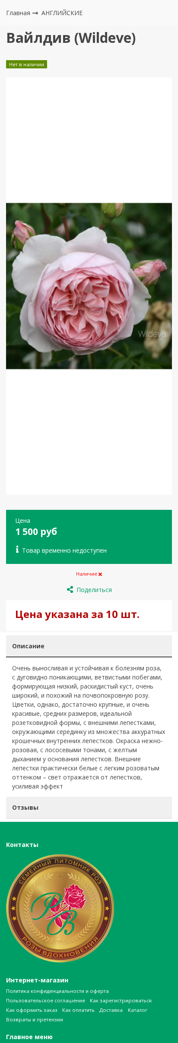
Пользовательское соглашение (45, 1000)
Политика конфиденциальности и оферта (57, 991)
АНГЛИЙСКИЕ (62, 13)
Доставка (111, 1010)
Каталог (137, 1010)
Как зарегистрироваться (121, 1000)
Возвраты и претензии (34, 1019)
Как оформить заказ (31, 1010)
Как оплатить (78, 1010)
